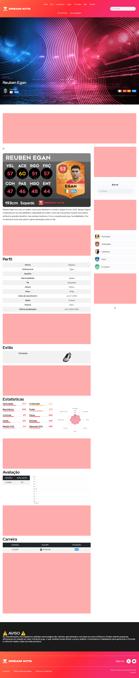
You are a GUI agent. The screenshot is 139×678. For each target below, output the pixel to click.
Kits (51, 4)
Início (46, 4)
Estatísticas (62, 13)
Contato (6, 671)
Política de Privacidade (22, 671)
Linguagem (76, 13)
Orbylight (133, 672)
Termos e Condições (43, 671)
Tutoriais (77, 4)
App (85, 4)
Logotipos (60, 4)
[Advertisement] (68, 128)
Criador (92, 4)
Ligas (69, 4)
